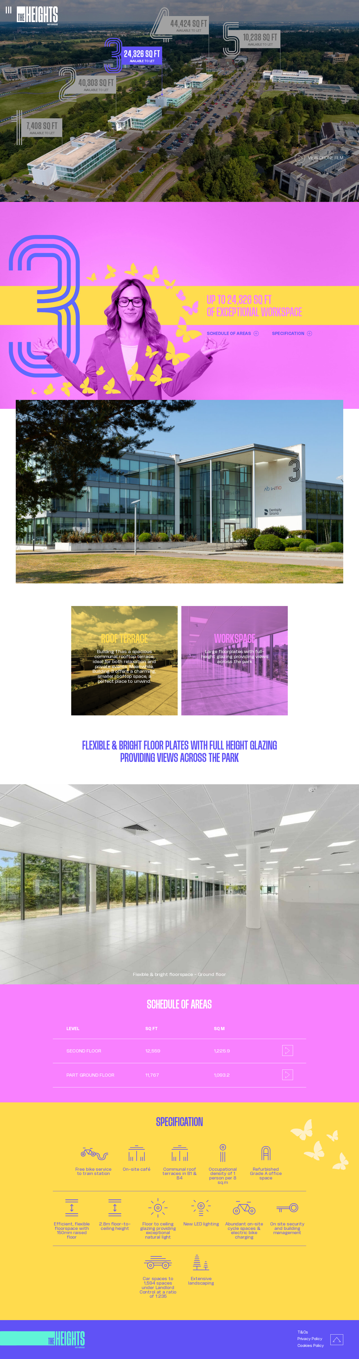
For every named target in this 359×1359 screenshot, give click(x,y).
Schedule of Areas (229, 333)
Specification (288, 333)
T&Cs (303, 1332)
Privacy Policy (310, 1338)
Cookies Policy (311, 1345)
